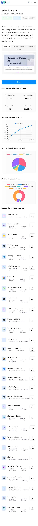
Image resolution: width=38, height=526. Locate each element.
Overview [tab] (7, 47)
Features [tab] (15, 47)
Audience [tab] (23, 47)
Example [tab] (31, 47)
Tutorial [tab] (18, 49)
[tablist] (19, 48)
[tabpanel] (19, 64)
